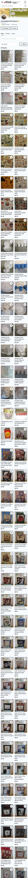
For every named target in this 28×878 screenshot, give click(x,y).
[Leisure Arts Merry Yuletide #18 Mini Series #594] (21, 77)
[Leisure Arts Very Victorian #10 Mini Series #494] (21, 140)
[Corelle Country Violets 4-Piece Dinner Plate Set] (7, 287)
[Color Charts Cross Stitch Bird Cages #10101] (21, 663)
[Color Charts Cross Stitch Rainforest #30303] (7, 621)
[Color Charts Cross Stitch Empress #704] (21, 726)
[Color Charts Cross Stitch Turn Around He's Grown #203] (7, 789)
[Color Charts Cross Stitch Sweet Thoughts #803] (7, 726)
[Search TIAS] (25, 5)
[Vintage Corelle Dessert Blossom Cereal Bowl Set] (7, 330)
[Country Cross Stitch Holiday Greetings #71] (21, 454)
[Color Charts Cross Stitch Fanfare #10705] (21, 600)
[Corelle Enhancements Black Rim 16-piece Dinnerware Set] (7, 266)
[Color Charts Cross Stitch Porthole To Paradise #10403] (21, 621)
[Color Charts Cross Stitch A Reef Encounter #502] (21, 768)
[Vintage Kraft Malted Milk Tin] (7, 433)
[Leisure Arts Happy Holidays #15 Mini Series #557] (21, 98)
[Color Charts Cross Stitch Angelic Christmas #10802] (7, 600)
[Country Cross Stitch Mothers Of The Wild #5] (7, 558)
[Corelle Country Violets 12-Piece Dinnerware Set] (21, 287)
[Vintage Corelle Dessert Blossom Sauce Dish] (21, 330)
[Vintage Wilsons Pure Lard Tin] (7, 414)
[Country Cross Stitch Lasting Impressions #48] (7, 537)
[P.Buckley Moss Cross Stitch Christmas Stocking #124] (21, 810)
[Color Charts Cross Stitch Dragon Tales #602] (21, 747)
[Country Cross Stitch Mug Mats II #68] (7, 475)
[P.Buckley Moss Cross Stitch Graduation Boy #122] (7, 831)
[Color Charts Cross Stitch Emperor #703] (7, 747)
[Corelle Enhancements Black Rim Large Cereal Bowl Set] (7, 245)
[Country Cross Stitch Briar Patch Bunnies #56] (21, 496)
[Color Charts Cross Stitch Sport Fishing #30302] (21, 558)
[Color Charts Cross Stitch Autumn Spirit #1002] (21, 705)
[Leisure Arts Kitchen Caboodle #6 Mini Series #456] (7, 224)
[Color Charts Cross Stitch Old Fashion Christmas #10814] (7, 579)
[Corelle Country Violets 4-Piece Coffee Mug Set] (21, 266)
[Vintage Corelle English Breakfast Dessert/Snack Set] (7, 393)
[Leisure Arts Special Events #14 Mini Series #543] (21, 119)
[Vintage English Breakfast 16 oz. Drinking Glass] (7, 372)
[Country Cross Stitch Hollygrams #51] (21, 517)
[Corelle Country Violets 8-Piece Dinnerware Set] (7, 308)
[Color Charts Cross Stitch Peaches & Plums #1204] (7, 684)
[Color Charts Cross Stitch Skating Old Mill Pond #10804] (21, 579)
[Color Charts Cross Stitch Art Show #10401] (7, 642)
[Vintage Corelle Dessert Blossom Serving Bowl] (21, 308)
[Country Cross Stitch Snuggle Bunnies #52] (7, 517)
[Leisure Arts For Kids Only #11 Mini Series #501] (21, 161)
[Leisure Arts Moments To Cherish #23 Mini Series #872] (7, 56)
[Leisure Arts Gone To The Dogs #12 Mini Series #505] (7, 161)
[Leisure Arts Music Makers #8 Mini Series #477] (7, 182)
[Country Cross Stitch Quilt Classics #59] (7, 496)
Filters (24, 44)
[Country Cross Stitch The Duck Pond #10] (21, 537)
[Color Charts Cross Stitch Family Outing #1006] (7, 705)
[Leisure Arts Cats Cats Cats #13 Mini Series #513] (7, 140)
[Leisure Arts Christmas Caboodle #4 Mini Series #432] (7, 203)
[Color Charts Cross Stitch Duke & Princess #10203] (7, 663)
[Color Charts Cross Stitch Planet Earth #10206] (21, 642)
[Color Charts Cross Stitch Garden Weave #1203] (21, 684)
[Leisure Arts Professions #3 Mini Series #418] (21, 203)
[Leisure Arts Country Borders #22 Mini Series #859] (21, 56)
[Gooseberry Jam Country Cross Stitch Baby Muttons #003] (21, 433)
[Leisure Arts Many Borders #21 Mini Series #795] (7, 77)
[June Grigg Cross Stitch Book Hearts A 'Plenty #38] (21, 831)
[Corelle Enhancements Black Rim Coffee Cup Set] (21, 245)
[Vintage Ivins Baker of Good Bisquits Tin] (21, 414)
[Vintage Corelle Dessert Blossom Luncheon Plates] (7, 351)
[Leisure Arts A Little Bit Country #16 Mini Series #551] (7, 119)
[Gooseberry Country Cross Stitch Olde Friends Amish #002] (7, 454)
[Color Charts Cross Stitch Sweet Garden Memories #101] (21, 789)
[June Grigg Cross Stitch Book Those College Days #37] (7, 852)
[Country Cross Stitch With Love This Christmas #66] (21, 475)
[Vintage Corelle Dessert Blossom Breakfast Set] (21, 351)
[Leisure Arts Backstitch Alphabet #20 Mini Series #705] (7, 98)
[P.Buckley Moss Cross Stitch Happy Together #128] (7, 810)
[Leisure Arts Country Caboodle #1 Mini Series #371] (21, 224)
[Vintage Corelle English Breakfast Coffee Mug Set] (21, 372)
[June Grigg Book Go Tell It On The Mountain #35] (21, 852)
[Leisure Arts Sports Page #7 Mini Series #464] (21, 182)
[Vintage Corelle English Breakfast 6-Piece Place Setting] (21, 393)
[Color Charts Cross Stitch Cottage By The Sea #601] (7, 768)
